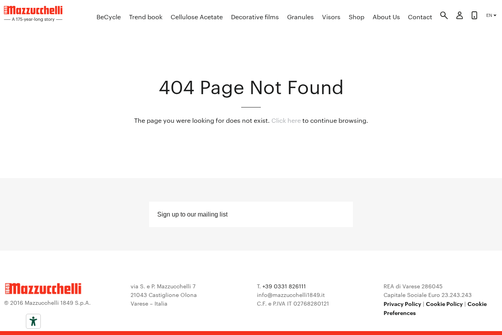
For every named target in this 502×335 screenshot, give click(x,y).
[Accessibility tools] (33, 321)
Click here (286, 120)
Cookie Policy (444, 303)
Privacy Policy (402, 303)
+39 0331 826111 (284, 286)
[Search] (444, 16)
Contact (420, 17)
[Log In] (460, 16)
